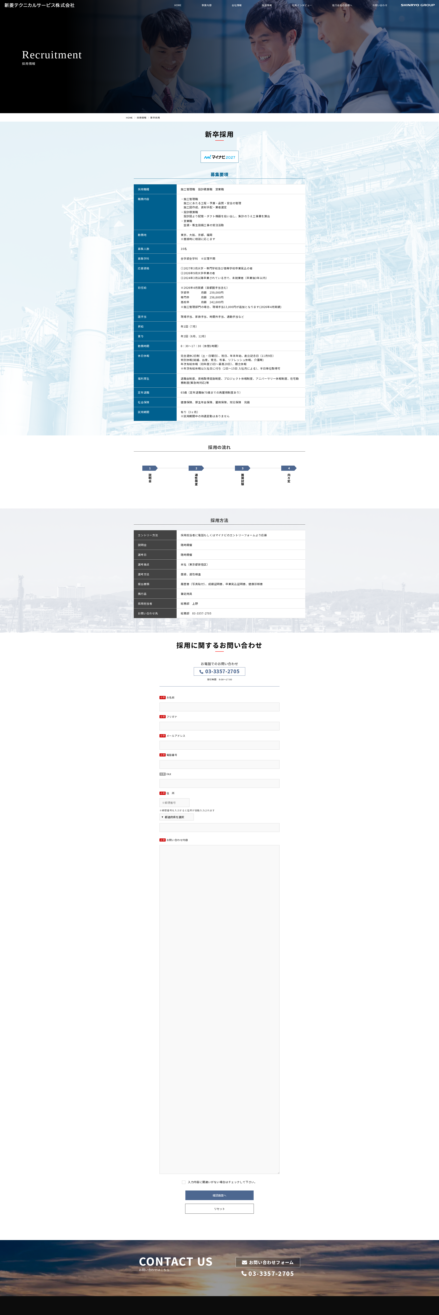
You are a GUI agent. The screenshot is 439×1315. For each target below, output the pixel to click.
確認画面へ (219, 1195)
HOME (178, 5)
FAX (165, 774)
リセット (219, 1209)
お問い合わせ (379, 5)
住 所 (167, 793)
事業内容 (207, 5)
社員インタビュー (302, 5)
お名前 (167, 697)
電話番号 (168, 755)
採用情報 (267, 5)
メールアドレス (172, 735)
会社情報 (237, 5)
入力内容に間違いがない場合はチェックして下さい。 (222, 1182)
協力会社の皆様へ (342, 5)
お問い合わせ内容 (174, 840)
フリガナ (168, 716)
